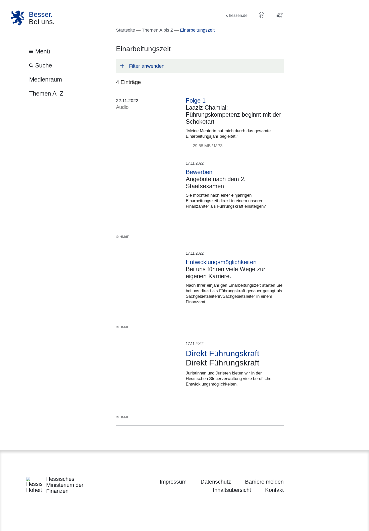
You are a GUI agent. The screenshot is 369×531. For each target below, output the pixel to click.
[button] (200, 66)
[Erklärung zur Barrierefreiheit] (280, 15)
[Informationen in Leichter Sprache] (262, 15)
